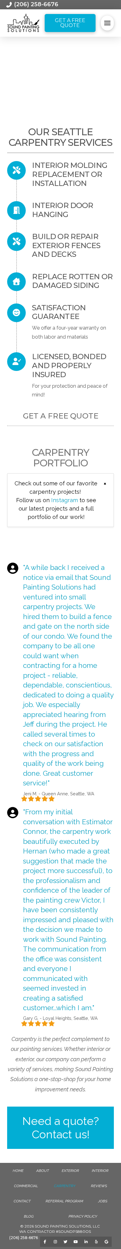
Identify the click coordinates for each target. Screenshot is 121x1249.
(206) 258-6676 (23, 1237)
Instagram (64, 500)
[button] (107, 23)
